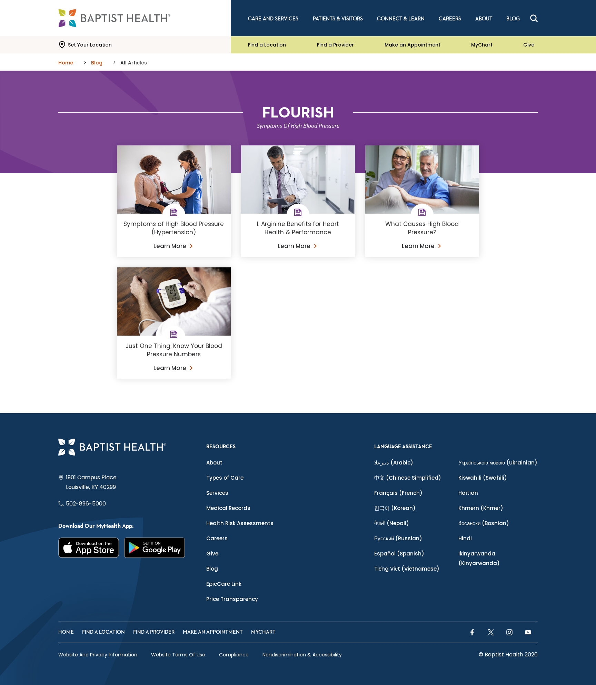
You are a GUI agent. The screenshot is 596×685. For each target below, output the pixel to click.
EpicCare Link (223, 583)
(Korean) (395, 508)
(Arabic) (393, 462)
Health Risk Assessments (240, 523)
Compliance (234, 654)
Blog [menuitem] (513, 18)
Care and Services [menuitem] (273, 18)
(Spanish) (399, 553)
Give (528, 44)
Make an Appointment (412, 44)
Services (217, 493)
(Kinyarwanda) (479, 558)
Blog (212, 568)
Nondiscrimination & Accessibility (302, 654)
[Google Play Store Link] (154, 548)
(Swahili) (482, 477)
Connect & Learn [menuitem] (401, 18)
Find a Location (267, 44)
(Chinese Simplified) (407, 477)
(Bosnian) (483, 523)
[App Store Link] (88, 548)
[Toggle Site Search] (534, 18)
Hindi (465, 538)
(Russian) (398, 538)
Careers (217, 538)
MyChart (482, 44)
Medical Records (228, 508)
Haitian (468, 493)
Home (66, 632)
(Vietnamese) (406, 568)
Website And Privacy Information (97, 654)
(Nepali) (391, 523)
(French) (398, 493)
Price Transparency (232, 599)
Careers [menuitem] (450, 18)
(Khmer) (480, 508)
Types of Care (225, 477)
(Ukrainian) (497, 462)
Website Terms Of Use (178, 654)
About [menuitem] (483, 18)
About (214, 462)
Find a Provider (335, 44)
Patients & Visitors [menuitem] (338, 18)
